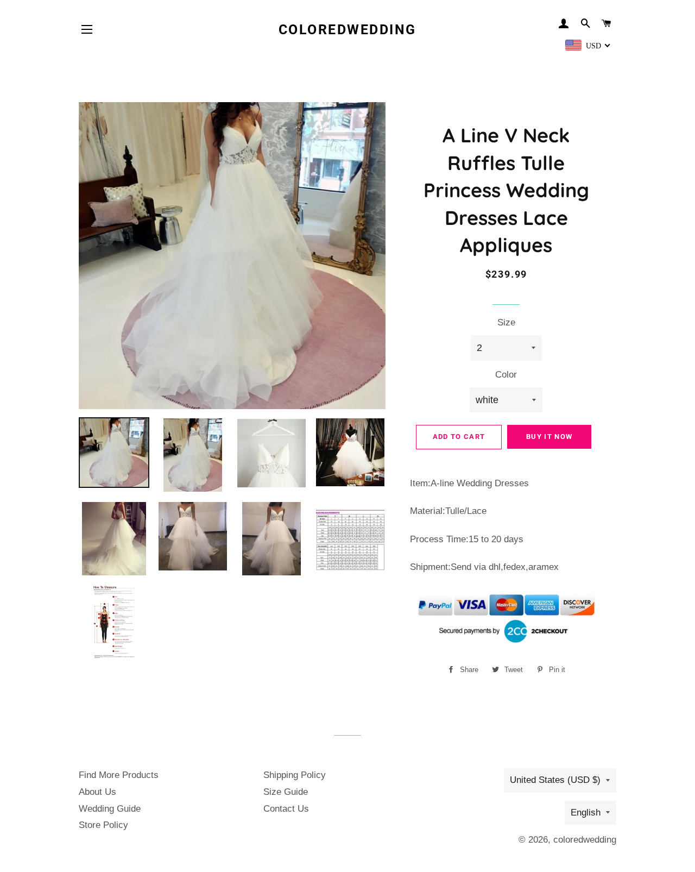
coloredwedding (347, 29)
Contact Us (286, 809)
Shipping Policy (294, 775)
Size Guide (285, 792)
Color (506, 374)
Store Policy (103, 825)
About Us (97, 792)
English (586, 812)
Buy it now (549, 436)
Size (506, 322)
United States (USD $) (555, 780)
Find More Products (119, 775)
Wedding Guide (110, 809)
